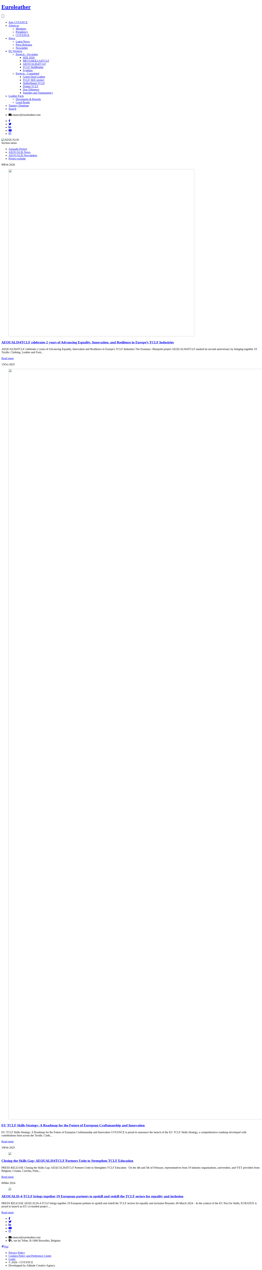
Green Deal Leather (34, 76)
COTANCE (22, 35)
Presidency (22, 31)
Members (21, 28)
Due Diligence (31, 89)
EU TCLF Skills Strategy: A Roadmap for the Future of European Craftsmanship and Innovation (73, 1125)
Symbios (28, 70)
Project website (17, 158)
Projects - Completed (27, 73)
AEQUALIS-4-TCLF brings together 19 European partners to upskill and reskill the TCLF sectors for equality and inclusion (92, 1196)
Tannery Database (19, 105)
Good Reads (23, 102)
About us (14, 25)
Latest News (23, 41)
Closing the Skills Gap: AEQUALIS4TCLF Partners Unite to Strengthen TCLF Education (67, 1161)
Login (12, 1259)
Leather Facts (16, 95)
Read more (7, 358)
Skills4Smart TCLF (34, 83)
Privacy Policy (17, 1252)
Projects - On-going (27, 54)
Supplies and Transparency (38, 92)
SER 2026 (29, 57)
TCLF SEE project (33, 79)
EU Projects (15, 51)
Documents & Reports (28, 99)
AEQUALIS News (19, 152)
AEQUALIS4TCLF (34, 63)
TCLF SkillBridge (33, 67)
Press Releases (24, 44)
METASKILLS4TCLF (36, 60)
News (12, 38)
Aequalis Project (18, 148)
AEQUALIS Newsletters (23, 155)
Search (12, 108)
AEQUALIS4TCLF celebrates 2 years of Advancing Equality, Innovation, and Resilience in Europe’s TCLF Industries (87, 342)
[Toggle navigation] (2, 16)
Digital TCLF (30, 86)
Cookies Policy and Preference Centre (30, 1255)
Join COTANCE (18, 22)
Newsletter (22, 47)
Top (6, 1246)
